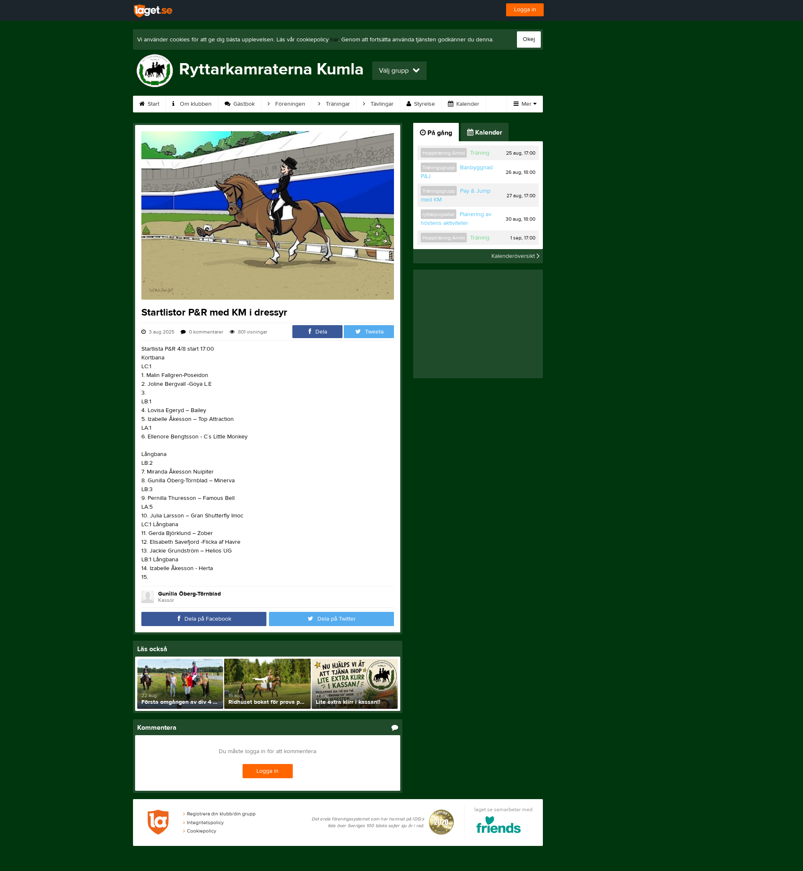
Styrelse (423, 104)
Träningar (337, 104)
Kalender (467, 104)
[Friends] (498, 826)
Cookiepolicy (201, 831)
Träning (479, 153)
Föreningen (289, 104)
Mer (526, 104)
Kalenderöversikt (514, 256)
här (334, 39)
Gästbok (243, 104)
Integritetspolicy (205, 822)
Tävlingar (381, 104)
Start (152, 104)
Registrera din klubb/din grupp (221, 813)
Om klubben (195, 104)
